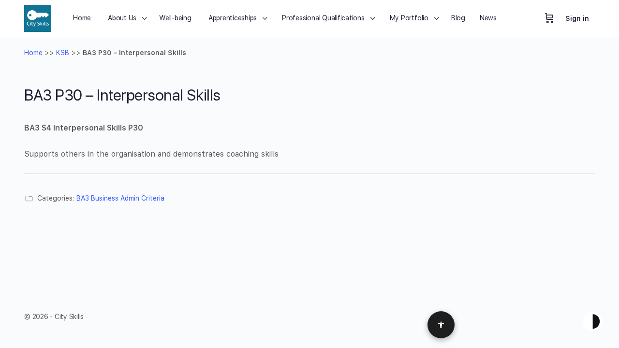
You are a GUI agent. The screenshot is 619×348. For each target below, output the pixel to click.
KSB (62, 53)
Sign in (577, 18)
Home (33, 53)
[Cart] (549, 18)
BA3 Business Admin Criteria (120, 198)
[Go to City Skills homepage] (37, 17)
